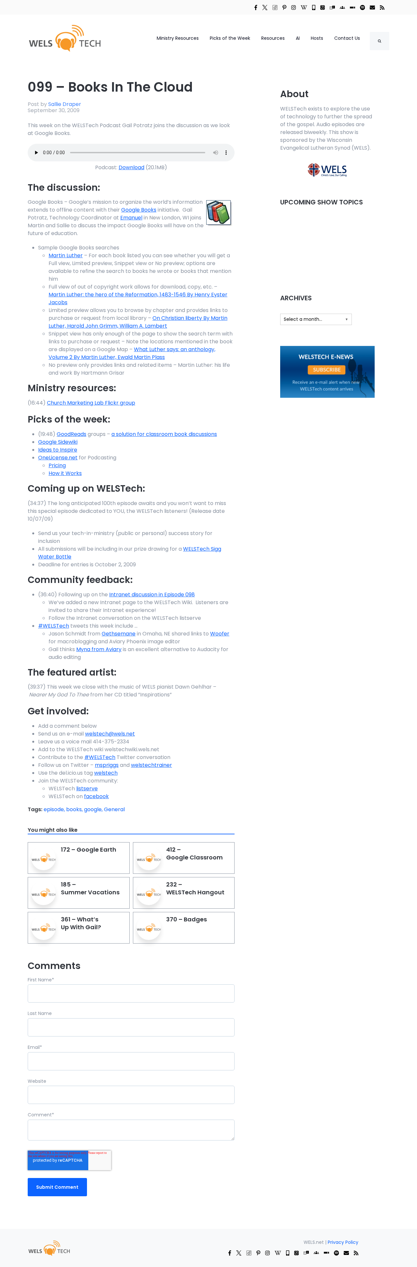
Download (131, 167)
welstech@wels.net (110, 734)
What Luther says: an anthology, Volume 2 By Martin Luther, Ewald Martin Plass (132, 353)
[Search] (379, 41)
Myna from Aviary (99, 649)
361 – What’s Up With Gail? (81, 923)
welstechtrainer (151, 765)
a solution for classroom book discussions (164, 434)
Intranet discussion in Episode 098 (152, 594)
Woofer (219, 633)
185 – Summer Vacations (90, 888)
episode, (55, 809)
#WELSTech (53, 626)
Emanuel (131, 217)
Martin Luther (66, 255)
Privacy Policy (343, 1242)
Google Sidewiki (58, 442)
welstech (106, 773)
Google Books (138, 210)
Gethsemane (119, 633)
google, (94, 809)
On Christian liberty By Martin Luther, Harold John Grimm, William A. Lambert (138, 322)
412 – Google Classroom (194, 853)
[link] (255, 7)
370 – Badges (186, 919)
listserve (87, 788)
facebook (96, 796)
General (114, 809)
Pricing (57, 465)
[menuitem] (49, 1247)
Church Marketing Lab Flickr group (91, 403)
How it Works (65, 473)
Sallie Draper (64, 104)
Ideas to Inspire (57, 450)
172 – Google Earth (88, 849)
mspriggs (107, 765)
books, (75, 809)
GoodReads (71, 434)
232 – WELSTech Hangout (195, 888)
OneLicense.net (58, 457)
